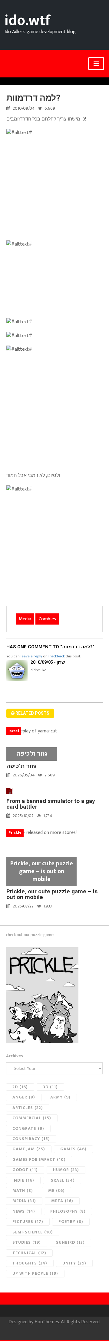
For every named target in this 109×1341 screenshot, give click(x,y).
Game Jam (28, 1148)
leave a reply (31, 656)
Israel (62, 1180)
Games (73, 1148)
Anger (23, 1097)
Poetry (70, 1221)
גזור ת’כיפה (21, 766)
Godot (25, 1169)
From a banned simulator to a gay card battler (50, 803)
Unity (74, 1263)
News (23, 1211)
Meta (62, 1200)
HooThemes (47, 1322)
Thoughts (29, 1263)
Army (60, 1097)
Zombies (47, 619)
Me (56, 1190)
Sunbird (70, 1242)
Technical (29, 1252)
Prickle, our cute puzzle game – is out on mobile (51, 894)
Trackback (56, 656)
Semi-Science (32, 1232)
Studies (26, 1242)
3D (50, 1086)
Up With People (35, 1273)
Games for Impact (39, 1159)
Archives (14, 1056)
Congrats (28, 1128)
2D (20, 1086)
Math (22, 1190)
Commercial (31, 1117)
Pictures (27, 1221)
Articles (27, 1107)
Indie (23, 1180)
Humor (66, 1169)
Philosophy (68, 1211)
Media (25, 619)
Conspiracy (31, 1138)
